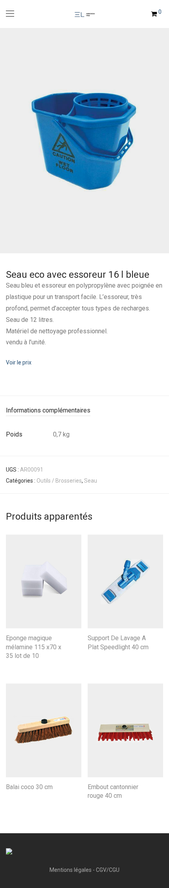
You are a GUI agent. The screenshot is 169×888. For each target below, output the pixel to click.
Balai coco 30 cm (29, 787)
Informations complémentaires (48, 410)
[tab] (84, 410)
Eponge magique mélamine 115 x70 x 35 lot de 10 (33, 646)
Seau (90, 480)
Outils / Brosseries (59, 480)
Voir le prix (18, 362)
